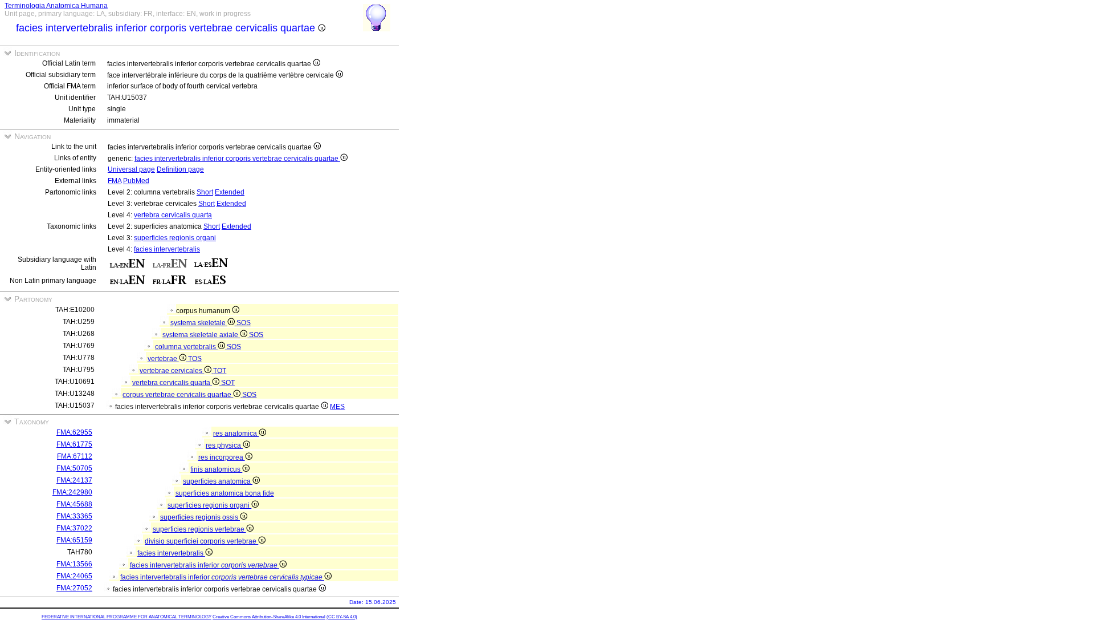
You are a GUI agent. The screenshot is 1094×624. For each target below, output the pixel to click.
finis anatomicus (216, 469)
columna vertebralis (186, 347)
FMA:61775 (74, 444)
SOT (228, 383)
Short (205, 192)
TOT (219, 371)
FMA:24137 (74, 480)
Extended (229, 192)
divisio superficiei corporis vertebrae (201, 541)
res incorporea (221, 457)
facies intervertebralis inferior (203, 565)
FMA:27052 (74, 588)
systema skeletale (198, 323)
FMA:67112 (74, 456)
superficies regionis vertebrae (199, 529)
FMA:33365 (74, 516)
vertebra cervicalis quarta (173, 215)
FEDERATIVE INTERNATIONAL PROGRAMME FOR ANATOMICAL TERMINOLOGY (126, 616)
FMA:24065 (74, 576)
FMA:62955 (74, 432)
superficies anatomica (217, 481)
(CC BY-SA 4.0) (341, 616)
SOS (243, 323)
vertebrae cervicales (172, 371)
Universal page (131, 169)
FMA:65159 (74, 540)
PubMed (136, 181)
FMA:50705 (74, 468)
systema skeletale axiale (201, 335)
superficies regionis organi (175, 238)
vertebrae (163, 359)
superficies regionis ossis (200, 517)
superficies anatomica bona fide (224, 493)
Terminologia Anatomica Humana (56, 6)
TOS (195, 359)
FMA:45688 (74, 504)
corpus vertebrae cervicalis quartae (178, 395)
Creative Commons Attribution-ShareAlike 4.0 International (269, 616)
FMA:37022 (74, 528)
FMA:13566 (74, 564)
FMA (114, 181)
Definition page (180, 169)
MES (337, 407)
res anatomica (236, 433)
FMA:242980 (72, 492)
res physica (224, 445)
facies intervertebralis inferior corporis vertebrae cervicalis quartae (237, 159)
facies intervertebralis (167, 249)
